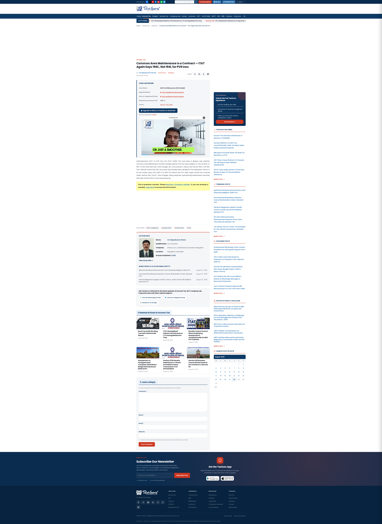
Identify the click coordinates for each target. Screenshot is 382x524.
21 (234, 376)
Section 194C (167, 228)
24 (216, 379)
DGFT (214, 16)
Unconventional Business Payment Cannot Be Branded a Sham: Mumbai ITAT (165, 275)
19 (225, 376)
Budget (155, 16)
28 (234, 379)
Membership (233, 507)
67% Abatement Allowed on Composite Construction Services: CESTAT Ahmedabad (195, 21)
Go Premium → (229, 122)
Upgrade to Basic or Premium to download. (159, 111)
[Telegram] (164, 2)
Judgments (212, 501)
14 (234, 372)
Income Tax (146, 16)
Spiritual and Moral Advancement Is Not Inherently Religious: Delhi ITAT (164, 270)
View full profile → (146, 260)
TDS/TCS (171, 504)
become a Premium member (178, 184)
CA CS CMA (206, 16)
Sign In (241, 2)
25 (220, 379)
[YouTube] (153, 2)
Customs (191, 16)
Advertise (232, 501)
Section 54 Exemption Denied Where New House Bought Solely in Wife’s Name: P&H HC (228, 269)
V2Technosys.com (173, 516)
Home (139, 16)
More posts (218, 179)
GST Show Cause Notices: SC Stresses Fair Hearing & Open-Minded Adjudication (229, 162)
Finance (229, 16)
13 (229, 372)
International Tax (173, 507)
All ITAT (162, 105)
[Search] (196, 1)
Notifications (213, 495)
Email (141, 423)
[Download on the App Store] (227, 478)
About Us (231, 495)
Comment (143, 391)
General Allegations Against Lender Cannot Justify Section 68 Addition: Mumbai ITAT (165, 281)
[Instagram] (158, 2)
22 (239, 376)
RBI (218, 16)
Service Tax (164, 16)
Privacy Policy (228, 516)
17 (216, 376)
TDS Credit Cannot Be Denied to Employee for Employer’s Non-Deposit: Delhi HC (229, 259)
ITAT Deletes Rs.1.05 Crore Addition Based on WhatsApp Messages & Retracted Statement (227, 278)
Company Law (175, 16)
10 (216, 372)
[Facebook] (147, 2)
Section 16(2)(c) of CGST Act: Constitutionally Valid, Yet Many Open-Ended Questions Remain (229, 145)
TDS (189, 228)
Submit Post (229, 2)
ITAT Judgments (153, 228)
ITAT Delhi (169, 105)
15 (238, 372)
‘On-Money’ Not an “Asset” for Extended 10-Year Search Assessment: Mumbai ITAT (229, 229)
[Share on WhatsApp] (203, 74)
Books (218, 2)
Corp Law (237, 16)
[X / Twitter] (150, 2)
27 (229, 379)
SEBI (222, 16)
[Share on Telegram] (208, 74)
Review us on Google (149, 303)
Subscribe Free (182, 475)
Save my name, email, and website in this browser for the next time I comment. (164, 440)
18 (220, 376)
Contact (231, 504)
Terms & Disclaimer (240, 516)
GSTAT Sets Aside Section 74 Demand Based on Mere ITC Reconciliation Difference (229, 172)
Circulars (211, 498)
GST (198, 16)
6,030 (173, 255)
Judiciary (154, 26)
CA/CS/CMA (192, 507)
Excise (184, 16)
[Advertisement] (191, 43)
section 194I (180, 228)
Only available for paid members (173, 92)
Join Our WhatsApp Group (151, 298)
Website (142, 432)
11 (220, 372)
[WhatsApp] (161, 2)
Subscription (206, 2)
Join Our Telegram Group (176, 298)
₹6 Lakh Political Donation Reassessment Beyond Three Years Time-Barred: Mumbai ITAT (228, 219)
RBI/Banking (192, 501)
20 (229, 376)
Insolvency (191, 504)
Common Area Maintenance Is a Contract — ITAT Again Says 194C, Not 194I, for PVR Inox (170, 65)
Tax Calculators (214, 507)
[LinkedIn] (155, 2)
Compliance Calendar (216, 504)
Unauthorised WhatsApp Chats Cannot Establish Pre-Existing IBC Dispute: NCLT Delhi (229, 249)
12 (225, 372)
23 (243, 376)
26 (225, 379)
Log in (154, 115)
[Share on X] (195, 74)
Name (141, 415)
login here (150, 187)
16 (243, 372)
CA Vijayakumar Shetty (147, 73)
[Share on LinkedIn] (199, 74)
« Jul (215, 387)
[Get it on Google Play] (213, 478)
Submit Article (233, 498)
